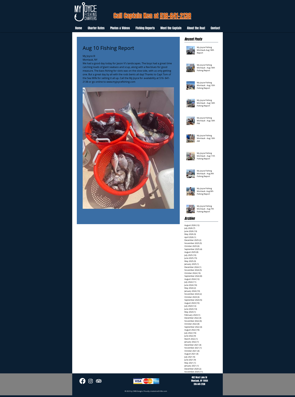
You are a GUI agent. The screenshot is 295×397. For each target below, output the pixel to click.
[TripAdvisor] (99, 381)
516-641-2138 (175, 15)
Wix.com (163, 391)
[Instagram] (91, 381)
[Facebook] (82, 381)
